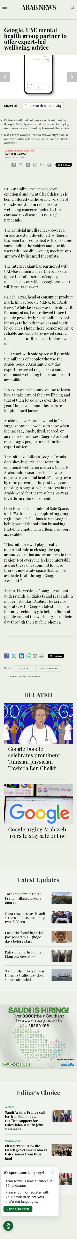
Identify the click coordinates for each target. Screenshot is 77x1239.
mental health (48, 668)
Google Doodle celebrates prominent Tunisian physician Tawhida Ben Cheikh (34, 758)
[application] (38, 77)
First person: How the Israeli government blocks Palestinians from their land (26, 1152)
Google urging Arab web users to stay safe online (37, 832)
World (9, 1107)
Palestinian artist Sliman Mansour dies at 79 (24, 954)
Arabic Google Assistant (25, 676)
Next (72, 77)
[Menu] (4, 7)
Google (24, 668)
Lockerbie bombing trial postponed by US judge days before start (24, 936)
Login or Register (18, 1208)
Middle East (12, 1140)
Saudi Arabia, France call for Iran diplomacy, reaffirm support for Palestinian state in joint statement (25, 1120)
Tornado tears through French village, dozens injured (23, 898)
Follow (65, 165)
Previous (5, 77)
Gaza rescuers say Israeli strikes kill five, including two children (25, 917)
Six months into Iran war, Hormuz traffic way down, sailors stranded (26, 975)
